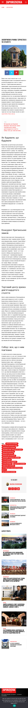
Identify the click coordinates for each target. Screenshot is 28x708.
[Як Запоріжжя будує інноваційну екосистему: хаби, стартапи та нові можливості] (14, 541)
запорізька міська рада (8, 451)
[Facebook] (7, 72)
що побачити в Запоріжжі (9, 472)
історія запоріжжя (7, 464)
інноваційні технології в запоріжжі (11, 458)
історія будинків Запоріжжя (9, 462)
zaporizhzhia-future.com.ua (8, 114)
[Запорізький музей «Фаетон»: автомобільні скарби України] (5, 500)
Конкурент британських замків (12, 125)
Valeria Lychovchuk (16, 484)
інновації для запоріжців (9, 456)
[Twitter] (11, 72)
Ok (14, 705)
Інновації (12, 513)
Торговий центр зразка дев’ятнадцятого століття (11, 128)
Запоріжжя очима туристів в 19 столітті (12, 449)
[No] (26, 702)
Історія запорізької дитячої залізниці (17, 516)
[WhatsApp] (21, 72)
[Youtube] (18, 488)
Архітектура (10, 7)
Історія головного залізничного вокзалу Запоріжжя (16, 644)
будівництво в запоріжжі (9, 447)
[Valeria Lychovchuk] (8, 484)
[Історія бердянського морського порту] (5, 523)
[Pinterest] (16, 72)
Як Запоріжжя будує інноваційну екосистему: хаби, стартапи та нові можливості (13, 554)
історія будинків (7, 460)
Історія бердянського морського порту (16, 523)
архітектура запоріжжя (11, 443)
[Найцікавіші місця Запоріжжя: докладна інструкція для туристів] (5, 508)
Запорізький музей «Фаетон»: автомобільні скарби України (18, 500)
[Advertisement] (14, 23)
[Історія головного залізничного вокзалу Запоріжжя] (5, 644)
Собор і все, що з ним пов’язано (12, 130)
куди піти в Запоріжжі (19, 464)
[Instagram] (12, 488)
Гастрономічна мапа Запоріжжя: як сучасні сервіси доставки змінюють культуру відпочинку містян (14, 631)
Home (3, 7)
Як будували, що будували (11, 124)
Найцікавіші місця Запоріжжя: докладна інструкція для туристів (18, 508)
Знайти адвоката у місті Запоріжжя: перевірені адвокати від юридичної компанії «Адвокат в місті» (14, 605)
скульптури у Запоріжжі (8, 466)
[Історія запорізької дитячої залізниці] (5, 515)
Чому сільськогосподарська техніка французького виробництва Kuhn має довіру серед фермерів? (14, 579)
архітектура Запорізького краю (10, 445)
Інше (4, 602)
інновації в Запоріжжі (8, 453)
